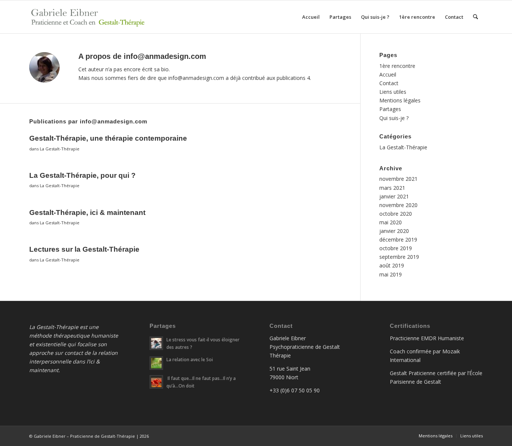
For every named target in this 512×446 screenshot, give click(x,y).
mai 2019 (390, 274)
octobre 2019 (395, 248)
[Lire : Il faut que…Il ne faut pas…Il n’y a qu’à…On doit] (156, 382)
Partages (390, 109)
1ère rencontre (397, 65)
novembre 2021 (398, 178)
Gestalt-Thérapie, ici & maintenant (87, 212)
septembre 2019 (399, 256)
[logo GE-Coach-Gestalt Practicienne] (89, 16)
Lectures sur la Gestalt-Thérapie (84, 249)
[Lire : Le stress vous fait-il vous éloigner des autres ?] (156, 343)
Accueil (387, 74)
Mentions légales (400, 100)
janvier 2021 (394, 196)
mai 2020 (390, 222)
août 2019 (391, 265)
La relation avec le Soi (189, 359)
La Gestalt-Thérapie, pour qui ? (82, 175)
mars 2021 (392, 187)
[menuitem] (311, 16)
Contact (388, 83)
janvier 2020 (394, 230)
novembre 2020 (398, 205)
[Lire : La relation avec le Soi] (156, 363)
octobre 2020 (395, 213)
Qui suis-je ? (394, 118)
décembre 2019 (398, 239)
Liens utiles (392, 91)
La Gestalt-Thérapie (59, 149)
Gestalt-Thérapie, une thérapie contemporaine (108, 138)
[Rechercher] (475, 16)
